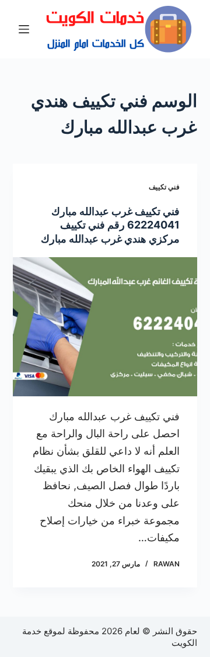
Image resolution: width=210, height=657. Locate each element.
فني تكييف (164, 186)
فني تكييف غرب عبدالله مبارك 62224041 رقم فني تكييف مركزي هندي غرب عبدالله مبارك (110, 225)
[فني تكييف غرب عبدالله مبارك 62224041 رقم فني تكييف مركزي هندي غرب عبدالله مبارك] (105, 326)
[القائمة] (24, 29)
